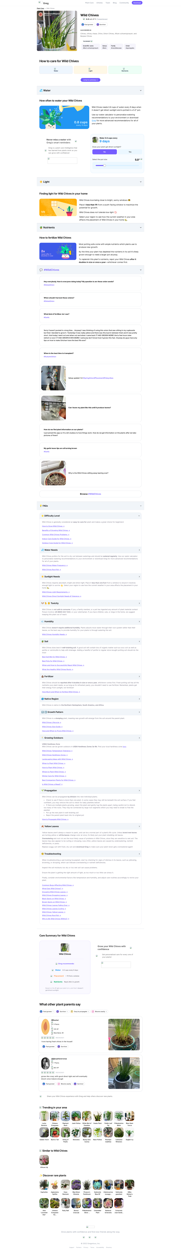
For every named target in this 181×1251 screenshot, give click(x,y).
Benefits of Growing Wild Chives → (56, 530)
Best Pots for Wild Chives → (53, 661)
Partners (78, 1247)
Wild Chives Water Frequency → (55, 565)
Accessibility (100, 1247)
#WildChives (51, 269)
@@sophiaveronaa (59, 1059)
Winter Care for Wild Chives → (54, 776)
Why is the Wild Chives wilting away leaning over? (88, 473)
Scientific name (88, 46)
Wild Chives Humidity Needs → (54, 634)
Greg (94, 120)
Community (124, 3)
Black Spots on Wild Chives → (54, 899)
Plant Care (89, 3)
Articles (99, 3)
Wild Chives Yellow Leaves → (53, 912)
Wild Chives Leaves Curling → (54, 909)
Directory (109, 1247)
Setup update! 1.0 (90, 378)
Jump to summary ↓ (90, 80)
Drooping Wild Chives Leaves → (55, 892)
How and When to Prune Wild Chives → (58, 731)
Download (137, 3)
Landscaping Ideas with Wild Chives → (57, 759)
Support (71, 1247)
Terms (92, 1247)
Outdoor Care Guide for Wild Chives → (57, 543)
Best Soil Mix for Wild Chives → (54, 657)
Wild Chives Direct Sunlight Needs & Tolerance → (61, 596)
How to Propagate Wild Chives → (55, 819)
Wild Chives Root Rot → (51, 570)
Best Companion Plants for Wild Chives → (59, 780)
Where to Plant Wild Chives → (54, 772)
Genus (104, 46)
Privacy (86, 1247)
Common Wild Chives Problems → (55, 534)
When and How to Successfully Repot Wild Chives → (63, 665)
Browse (90, 494)
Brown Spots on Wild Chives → (54, 902)
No (104, 152)
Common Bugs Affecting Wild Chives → (58, 885)
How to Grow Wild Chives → (53, 526)
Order (128, 46)
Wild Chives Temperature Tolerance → (57, 751)
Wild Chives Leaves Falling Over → (56, 905)
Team (108, 3)
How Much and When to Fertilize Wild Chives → (61, 692)
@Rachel (55, 1020)
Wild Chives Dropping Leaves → (55, 895)
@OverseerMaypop (52, 13)
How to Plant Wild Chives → (53, 767)
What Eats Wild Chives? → (52, 888)
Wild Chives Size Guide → (52, 727)
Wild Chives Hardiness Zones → (55, 755)
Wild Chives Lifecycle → (51, 722)
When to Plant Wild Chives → (53, 763)
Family (113, 46)
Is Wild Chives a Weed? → (52, 784)
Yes (130, 152)
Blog (115, 3)
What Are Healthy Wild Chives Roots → (57, 669)
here (124, 747)
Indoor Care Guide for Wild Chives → (56, 539)
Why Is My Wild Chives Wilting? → (55, 919)
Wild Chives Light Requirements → (56, 592)
